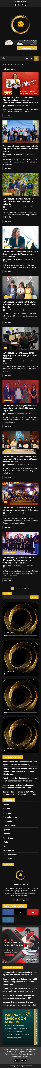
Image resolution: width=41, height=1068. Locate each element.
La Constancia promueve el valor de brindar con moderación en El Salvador (20, 493)
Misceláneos (7, 838)
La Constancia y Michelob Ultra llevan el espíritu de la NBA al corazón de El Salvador (20, 287)
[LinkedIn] (27, 899)
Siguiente (25, 588)
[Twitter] (20, 899)
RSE (5, 141)
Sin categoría (8, 850)
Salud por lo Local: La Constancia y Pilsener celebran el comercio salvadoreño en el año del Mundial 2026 (20, 83)
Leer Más (7, 116)
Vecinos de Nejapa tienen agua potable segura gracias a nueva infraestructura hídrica (20, 131)
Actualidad (8, 92)
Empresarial (8, 193)
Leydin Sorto (9, 105)
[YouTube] (23, 899)
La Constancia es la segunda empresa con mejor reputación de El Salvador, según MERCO (20, 391)
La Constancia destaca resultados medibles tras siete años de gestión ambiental (20, 184)
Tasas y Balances (9, 855)
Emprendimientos (9, 552)
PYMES (5, 842)
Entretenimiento (9, 825)
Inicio (6, 1049)
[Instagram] (17, 899)
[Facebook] (13, 899)
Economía (6, 813)
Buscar (7, 593)
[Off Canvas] (3, 58)
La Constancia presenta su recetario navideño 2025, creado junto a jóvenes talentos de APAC (20, 442)
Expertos (6, 830)
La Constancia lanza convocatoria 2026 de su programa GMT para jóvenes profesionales (20, 237)
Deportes (6, 809)
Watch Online (36, 58)
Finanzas (6, 834)
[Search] (31, 58)
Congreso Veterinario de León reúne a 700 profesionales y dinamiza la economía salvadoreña (19, 771)
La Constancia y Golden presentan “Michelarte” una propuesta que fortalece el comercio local (20, 543)
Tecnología (7, 859)
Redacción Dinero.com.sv (13, 154)
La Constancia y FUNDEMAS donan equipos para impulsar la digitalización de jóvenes (20, 338)
